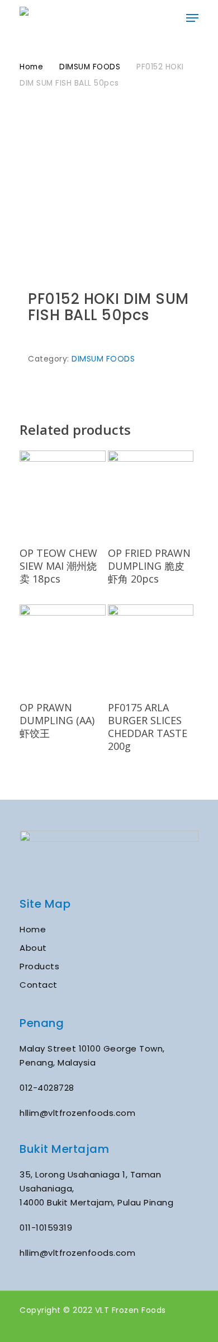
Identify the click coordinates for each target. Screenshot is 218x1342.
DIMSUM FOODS (89, 67)
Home (31, 67)
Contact (39, 985)
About (33, 948)
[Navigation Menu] (192, 18)
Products (39, 966)
